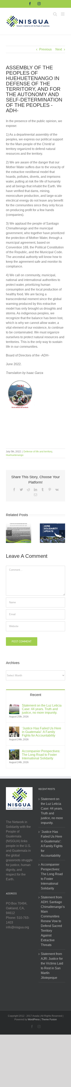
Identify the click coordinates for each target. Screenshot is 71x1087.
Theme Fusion (49, 1019)
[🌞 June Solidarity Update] (52, 533)
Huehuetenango (14, 455)
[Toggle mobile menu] (63, 14)
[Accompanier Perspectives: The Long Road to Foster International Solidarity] (14, 751)
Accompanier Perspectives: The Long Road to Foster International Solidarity (41, 754)
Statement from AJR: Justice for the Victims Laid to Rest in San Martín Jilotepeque (52, 965)
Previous (45, 49)
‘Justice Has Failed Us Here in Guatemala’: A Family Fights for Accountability (41, 732)
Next (58, 49)
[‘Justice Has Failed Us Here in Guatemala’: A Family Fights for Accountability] (14, 729)
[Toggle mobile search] (55, 14)
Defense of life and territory (37, 451)
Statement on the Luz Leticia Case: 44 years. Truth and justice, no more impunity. (42, 709)
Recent (35, 695)
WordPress (34, 1019)
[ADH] (20, 381)
